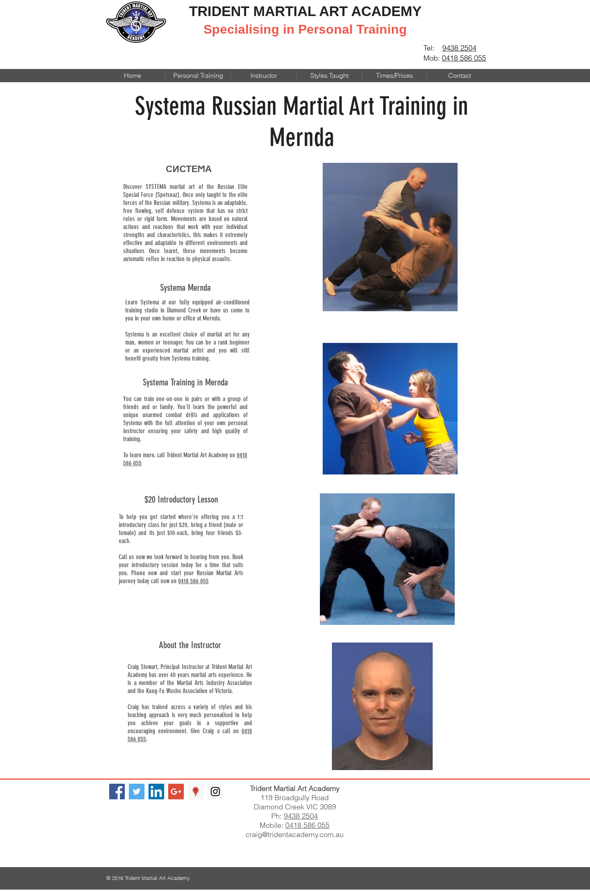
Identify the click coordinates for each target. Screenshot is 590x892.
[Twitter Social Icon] (136, 791)
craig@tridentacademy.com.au (295, 834)
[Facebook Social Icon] (117, 791)
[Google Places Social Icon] (195, 791)
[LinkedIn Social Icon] (156, 791)
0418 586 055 (464, 58)
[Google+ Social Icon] (176, 791)
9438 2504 (459, 48)
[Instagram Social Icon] (215, 791)
